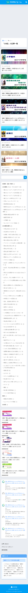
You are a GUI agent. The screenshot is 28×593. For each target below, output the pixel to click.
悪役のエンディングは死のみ (12, 257)
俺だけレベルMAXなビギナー (12, 198)
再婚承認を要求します (10, 318)
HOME (14, 587)
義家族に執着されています (12, 237)
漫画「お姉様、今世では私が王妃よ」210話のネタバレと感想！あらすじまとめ (13, 445)
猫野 (24, 483)
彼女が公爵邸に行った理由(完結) (13, 285)
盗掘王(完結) (8, 217)
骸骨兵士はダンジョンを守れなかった (14, 206)
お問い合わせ (5, 543)
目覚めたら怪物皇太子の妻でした (13, 354)
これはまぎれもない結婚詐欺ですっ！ (14, 315)
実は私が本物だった (10, 321)
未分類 (5, 404)
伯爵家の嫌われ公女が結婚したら (13, 351)
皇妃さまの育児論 (9, 309)
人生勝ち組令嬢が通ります (11, 329)
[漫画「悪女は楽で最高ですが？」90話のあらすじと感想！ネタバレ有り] (14, 413)
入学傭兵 (7, 220)
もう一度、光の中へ (10, 357)
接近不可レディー (9, 340)
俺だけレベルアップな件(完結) (13, 192)
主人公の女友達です (10, 326)
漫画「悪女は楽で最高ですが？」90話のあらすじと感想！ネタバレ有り (13, 419)
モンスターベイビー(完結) (11, 223)
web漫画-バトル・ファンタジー (11, 187)
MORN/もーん (15, 2)
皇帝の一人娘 (8, 307)
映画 (4, 396)
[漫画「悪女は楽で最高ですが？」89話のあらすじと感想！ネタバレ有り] (14, 426)
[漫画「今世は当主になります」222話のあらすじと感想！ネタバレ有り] (14, 466)
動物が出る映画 (8, 398)
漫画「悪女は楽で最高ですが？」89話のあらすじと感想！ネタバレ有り (13, 432)
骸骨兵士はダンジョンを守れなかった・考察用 (14, 210)
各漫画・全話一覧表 (8, 183)
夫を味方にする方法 (10, 231)
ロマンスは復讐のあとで (11, 376)
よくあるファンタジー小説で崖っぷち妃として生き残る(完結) (14, 366)
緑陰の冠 (7, 370)
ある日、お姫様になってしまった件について (14, 263)
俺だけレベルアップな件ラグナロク (14, 189)
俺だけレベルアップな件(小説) (12, 195)
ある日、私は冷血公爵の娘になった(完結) (14, 268)
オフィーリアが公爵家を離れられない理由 (14, 281)
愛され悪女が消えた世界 (11, 240)
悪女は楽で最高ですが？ (11, 251)
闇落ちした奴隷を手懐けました (13, 362)
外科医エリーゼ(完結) (10, 298)
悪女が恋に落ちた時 (10, 245)
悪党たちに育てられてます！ (12, 254)
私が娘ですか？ (9, 379)
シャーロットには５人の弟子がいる (14, 324)
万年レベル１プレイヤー (11, 201)
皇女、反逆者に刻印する (11, 301)
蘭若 (6, 387)
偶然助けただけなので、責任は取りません (14, 292)
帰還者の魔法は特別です (11, 214)
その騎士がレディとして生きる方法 (14, 343)
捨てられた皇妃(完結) (10, 332)
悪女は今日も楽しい (10, 248)
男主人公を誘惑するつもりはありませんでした (14, 273)
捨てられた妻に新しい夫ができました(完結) (14, 336)
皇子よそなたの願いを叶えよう (13, 381)
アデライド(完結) (9, 259)
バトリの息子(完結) (10, 393)
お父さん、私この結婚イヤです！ (13, 277)
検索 (25, 177)
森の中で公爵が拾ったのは (11, 360)
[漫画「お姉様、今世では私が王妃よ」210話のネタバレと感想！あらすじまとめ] (14, 440)
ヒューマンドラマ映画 (10, 401)
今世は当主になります (10, 228)
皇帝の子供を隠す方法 (10, 304)
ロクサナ (7, 373)
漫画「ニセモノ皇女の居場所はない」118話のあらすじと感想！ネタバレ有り (13, 458)
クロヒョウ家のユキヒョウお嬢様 (13, 295)
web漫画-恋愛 (7, 226)
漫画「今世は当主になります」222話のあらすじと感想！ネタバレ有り (13, 472)
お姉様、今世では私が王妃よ (12, 234)
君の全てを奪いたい (10, 288)
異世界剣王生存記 (9, 204)
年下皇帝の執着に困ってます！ (13, 345)
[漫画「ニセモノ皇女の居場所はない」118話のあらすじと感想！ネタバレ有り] (14, 453)
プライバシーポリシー (7, 546)
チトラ (6, 384)
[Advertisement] (14, 21)
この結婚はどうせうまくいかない (13, 312)
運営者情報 (4, 550)
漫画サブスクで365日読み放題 (11, 560)
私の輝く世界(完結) (9, 390)
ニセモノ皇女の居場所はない (12, 348)
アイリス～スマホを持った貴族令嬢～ (14, 243)
